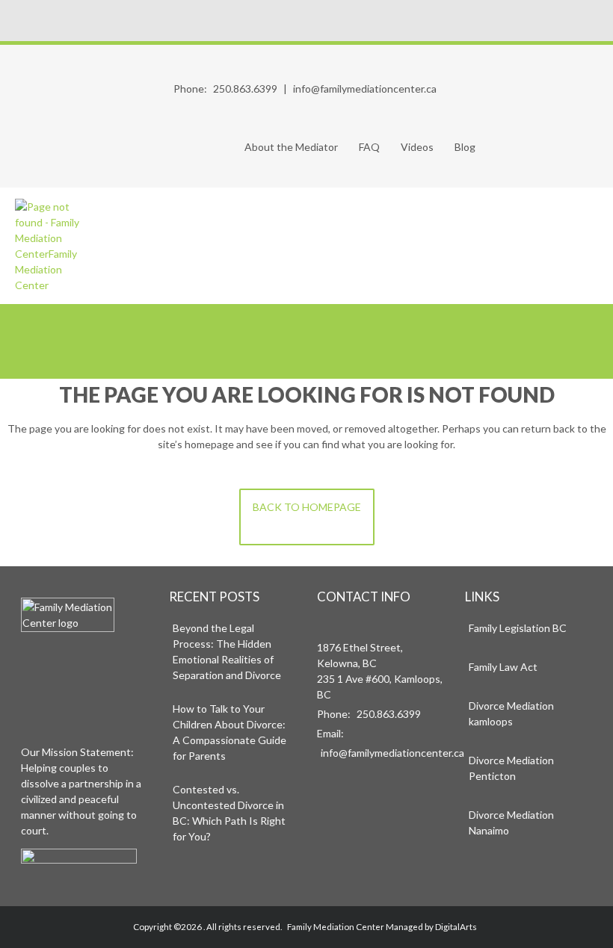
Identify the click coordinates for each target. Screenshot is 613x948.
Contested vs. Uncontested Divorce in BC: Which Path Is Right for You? (229, 813)
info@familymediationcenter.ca (365, 88)
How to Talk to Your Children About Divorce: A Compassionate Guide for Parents (229, 732)
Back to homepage (307, 507)
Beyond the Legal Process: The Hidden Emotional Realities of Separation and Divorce (227, 651)
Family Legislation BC (518, 628)
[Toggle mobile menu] (589, 246)
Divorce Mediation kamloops (511, 713)
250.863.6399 (245, 88)
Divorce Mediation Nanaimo (511, 822)
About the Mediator (291, 146)
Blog (465, 146)
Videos (417, 146)
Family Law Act (503, 666)
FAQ (369, 146)
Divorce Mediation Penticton (511, 768)
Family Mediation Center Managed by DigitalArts (382, 926)
